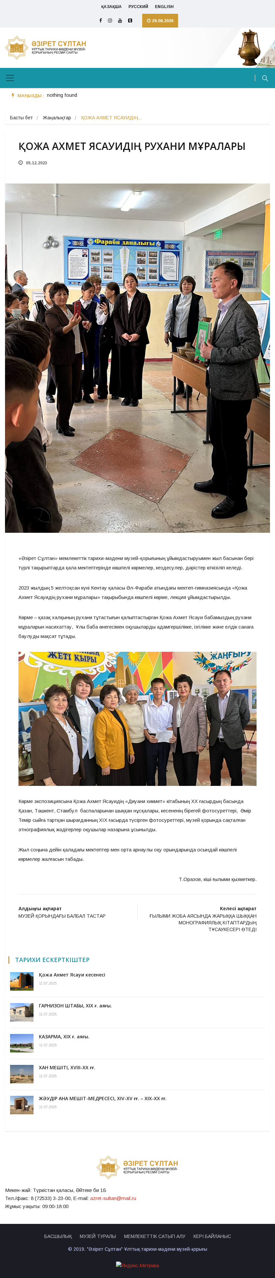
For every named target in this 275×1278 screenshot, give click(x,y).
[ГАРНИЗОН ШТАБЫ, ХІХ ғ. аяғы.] (22, 1012)
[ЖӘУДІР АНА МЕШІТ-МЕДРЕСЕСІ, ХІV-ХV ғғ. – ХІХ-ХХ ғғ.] (22, 1105)
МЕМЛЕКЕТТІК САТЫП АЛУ (154, 1236)
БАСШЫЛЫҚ (58, 1236)
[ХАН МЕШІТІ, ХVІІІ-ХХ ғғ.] (22, 1074)
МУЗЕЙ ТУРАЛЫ (98, 1236)
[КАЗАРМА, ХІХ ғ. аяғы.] (22, 1043)
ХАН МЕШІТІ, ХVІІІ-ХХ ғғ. (67, 1067)
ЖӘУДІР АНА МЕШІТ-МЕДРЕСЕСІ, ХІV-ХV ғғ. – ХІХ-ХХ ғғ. (103, 1098)
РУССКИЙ (138, 6)
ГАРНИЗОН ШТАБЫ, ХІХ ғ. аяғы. (75, 1005)
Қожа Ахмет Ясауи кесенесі (72, 974)
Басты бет (21, 117)
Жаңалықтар (57, 117)
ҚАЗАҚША (111, 6)
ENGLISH (164, 6)
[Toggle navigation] (10, 78)
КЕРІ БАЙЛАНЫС (212, 1236)
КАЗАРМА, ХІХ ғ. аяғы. (64, 1036)
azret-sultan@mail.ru (113, 1198)
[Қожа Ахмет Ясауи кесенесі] (22, 981)
